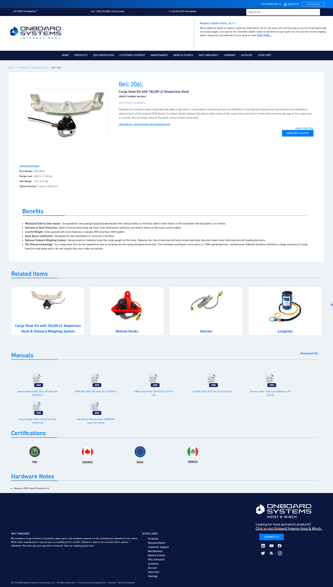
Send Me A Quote (298, 133)
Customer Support (132, 55)
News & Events (183, 55)
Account (247, 55)
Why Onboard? (208, 55)
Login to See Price (304, 128)
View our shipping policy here (79, 545)
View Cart (264, 55)
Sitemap (152, 576)
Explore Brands (313, 4)
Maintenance (159, 55)
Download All (309, 353)
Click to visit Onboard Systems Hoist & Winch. (289, 528)
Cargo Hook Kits (39, 67)
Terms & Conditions (126, 582)
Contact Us (271, 537)
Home (65, 55)
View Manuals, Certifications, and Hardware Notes (144, 124)
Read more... (264, 35)
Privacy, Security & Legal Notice (91, 582)
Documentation (103, 55)
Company (230, 55)
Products (81, 55)
